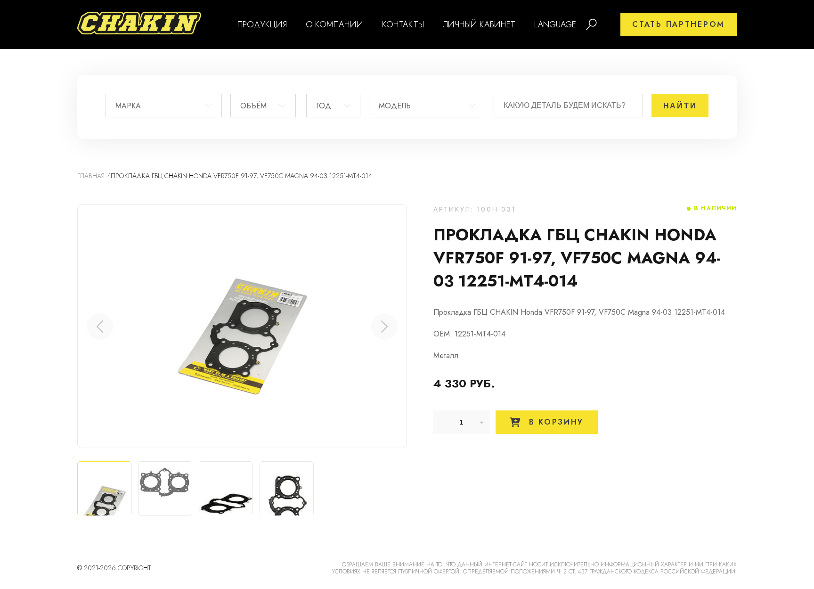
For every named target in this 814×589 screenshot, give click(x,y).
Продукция (262, 24)
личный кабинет (479, 24)
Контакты (403, 24)
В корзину (554, 422)
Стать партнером (678, 24)
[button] (384, 326)
